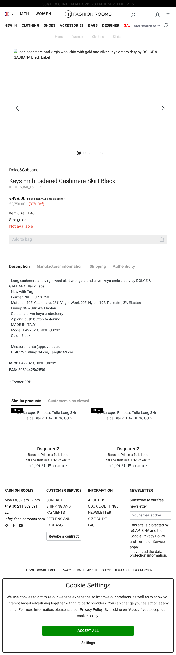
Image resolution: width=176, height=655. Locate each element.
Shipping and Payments (58, 509)
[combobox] (151, 26)
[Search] (132, 14)
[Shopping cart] (168, 14)
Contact (54, 500)
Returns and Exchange (58, 522)
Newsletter (99, 512)
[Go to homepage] (88, 14)
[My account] (157, 14)
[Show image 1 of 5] (78, 153)
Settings (88, 643)
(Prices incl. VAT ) (45, 199)
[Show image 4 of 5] (96, 153)
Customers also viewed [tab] (68, 401)
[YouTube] (22, 526)
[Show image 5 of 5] (101, 153)
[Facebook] (15, 526)
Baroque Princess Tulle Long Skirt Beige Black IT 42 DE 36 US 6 (48, 456)
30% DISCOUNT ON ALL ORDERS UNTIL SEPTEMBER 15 (88, 4)
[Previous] (17, 108)
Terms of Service (151, 541)
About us (96, 500)
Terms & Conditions (39, 570)
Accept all (88, 630)
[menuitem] (8, 14)
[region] (88, 108)
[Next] (163, 108)
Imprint (91, 570)
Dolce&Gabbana (23, 170)
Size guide (97, 519)
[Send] (167, 515)
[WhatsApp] (28, 526)
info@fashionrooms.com (25, 519)
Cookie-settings (103, 506)
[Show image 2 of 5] (84, 153)
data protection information (148, 553)
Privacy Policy (153, 536)
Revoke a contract (64, 536)
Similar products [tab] (26, 401)
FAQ (91, 525)
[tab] (19, 266)
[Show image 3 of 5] (90, 153)
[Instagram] (8, 526)
